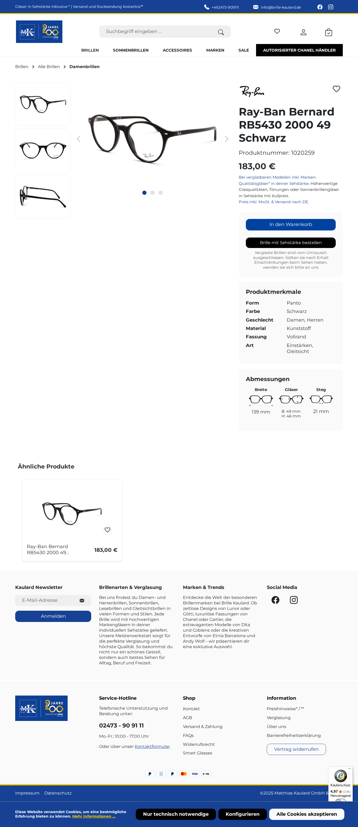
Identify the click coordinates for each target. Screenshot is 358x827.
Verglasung (279, 717)
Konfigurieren (242, 814)
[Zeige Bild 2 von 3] (152, 193)
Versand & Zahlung (203, 726)
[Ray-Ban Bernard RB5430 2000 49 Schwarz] (72, 513)
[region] (123, 150)
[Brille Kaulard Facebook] (320, 7)
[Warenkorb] (328, 31)
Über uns (276, 726)
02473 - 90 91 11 (121, 725)
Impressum (27, 793)
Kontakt (191, 708)
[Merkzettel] (277, 30)
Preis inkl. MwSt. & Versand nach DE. (274, 201)
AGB (187, 717)
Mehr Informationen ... (94, 816)
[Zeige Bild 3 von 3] (161, 193)
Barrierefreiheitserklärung (294, 735)
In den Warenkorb (290, 224)
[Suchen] (221, 31)
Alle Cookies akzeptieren (306, 814)
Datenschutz (58, 793)
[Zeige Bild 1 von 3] (144, 193)
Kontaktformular (152, 746)
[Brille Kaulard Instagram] (331, 7)
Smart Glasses (197, 753)
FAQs (188, 735)
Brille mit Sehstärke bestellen (291, 242)
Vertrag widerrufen (296, 749)
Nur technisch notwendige (176, 814)
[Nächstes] (227, 138)
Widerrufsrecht (199, 744)
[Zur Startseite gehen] (39, 31)
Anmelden (53, 616)
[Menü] (349, 770)
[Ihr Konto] (303, 31)
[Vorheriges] (78, 138)
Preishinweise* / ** (285, 708)
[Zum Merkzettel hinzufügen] (336, 89)
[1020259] (152, 138)
